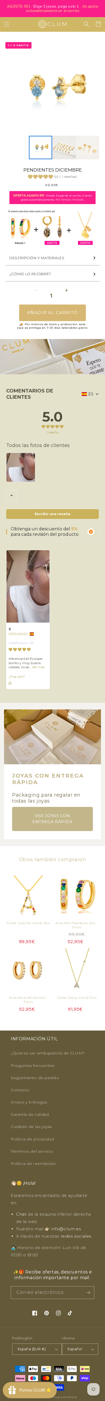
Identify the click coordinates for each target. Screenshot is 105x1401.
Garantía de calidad (30, 1114)
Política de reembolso (33, 1163)
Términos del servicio (32, 1151)
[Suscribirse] (88, 1292)
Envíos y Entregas (29, 1102)
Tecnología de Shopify (62, 1397)
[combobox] (11, 495)
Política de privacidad (32, 1139)
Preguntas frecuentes (33, 1065)
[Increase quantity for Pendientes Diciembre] (66, 290)
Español (75, 1349)
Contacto (20, 1090)
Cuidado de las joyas (31, 1126)
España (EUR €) (32, 1349)
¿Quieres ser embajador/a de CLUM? (48, 1053)
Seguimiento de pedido (35, 1077)
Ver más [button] (37, 667)
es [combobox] (90, 394)
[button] (7, 24)
